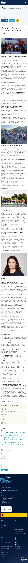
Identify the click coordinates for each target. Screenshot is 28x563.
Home (3, 7)
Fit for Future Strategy (6, 525)
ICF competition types (19, 522)
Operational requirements (20, 527)
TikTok (17, 542)
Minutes (3, 523)
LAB (22, 560)
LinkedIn (18, 548)
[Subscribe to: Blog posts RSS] (1, 467)
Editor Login (8, 515)
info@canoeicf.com (13, 490)
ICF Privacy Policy (5, 527)
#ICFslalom (6, 442)
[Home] (3, 2)
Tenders (3, 556)
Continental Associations (6, 546)
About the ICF (4, 539)
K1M (4, 433)
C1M (2, 433)
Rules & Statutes (5, 522)
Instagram (18, 540)
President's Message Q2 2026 (9, 405)
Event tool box (18, 525)
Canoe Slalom (7, 439)
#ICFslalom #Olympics (18, 435)
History (2, 540)
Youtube (18, 544)
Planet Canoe (11, 444)
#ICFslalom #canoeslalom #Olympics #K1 (13, 437)
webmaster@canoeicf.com (17, 492)
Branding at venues (19, 529)
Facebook (18, 539)
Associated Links (5, 558)
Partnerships (4, 554)
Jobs (2, 544)
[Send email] (17, 20)
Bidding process (18, 523)
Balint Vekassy (17, 442)
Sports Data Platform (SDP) (20, 533)
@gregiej (19, 445)
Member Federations (5, 548)
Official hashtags (18, 531)
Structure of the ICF (5, 542)
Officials (3, 550)
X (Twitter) (18, 546)
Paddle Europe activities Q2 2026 (10, 411)
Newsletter (7, 7)
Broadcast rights (4, 552)
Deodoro (4, 445)
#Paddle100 (19, 439)
